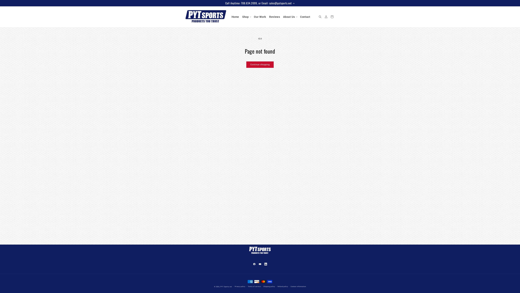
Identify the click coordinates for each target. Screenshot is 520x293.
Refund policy (283, 286)
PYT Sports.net (226, 287)
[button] (246, 16)
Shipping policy (269, 286)
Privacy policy (240, 286)
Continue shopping (260, 64)
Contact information (298, 286)
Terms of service (254, 286)
